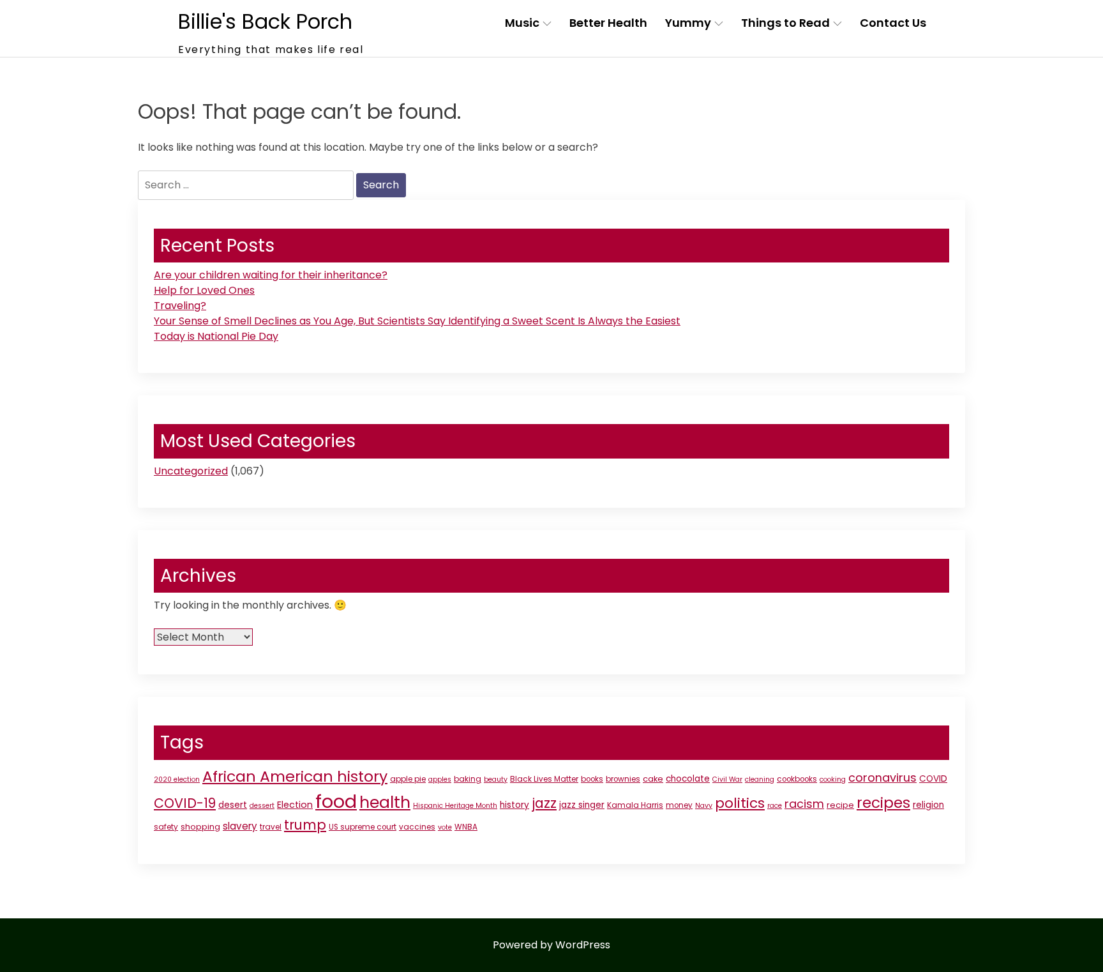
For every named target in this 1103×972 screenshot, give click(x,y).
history (514, 805)
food (336, 801)
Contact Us (893, 23)
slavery (240, 826)
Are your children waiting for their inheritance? (270, 275)
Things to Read (785, 23)
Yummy (688, 23)
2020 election (177, 779)
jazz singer (581, 805)
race (774, 805)
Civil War (727, 779)
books (592, 779)
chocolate (688, 779)
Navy (703, 805)
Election (295, 804)
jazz (544, 803)
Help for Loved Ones (204, 290)
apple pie (408, 779)
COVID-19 (185, 803)
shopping (200, 827)
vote (445, 827)
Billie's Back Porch (265, 21)
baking (467, 779)
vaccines (417, 827)
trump (305, 825)
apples (439, 779)
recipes (883, 803)
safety (166, 827)
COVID (933, 779)
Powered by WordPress (551, 945)
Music (522, 23)
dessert (262, 805)
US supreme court (362, 827)
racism (804, 804)
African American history (294, 776)
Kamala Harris (635, 805)
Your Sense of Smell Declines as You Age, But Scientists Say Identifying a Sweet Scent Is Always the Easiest (417, 321)
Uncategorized (191, 471)
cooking (833, 779)
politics (740, 803)
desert (232, 805)
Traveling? (180, 305)
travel (270, 827)
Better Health (608, 23)
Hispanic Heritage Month (455, 805)
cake (653, 779)
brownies (623, 779)
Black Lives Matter (544, 779)
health (384, 802)
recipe (840, 805)
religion (928, 805)
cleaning (759, 779)
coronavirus (882, 778)
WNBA (465, 827)
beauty (495, 779)
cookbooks (797, 779)
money (679, 805)
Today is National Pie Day (216, 336)
